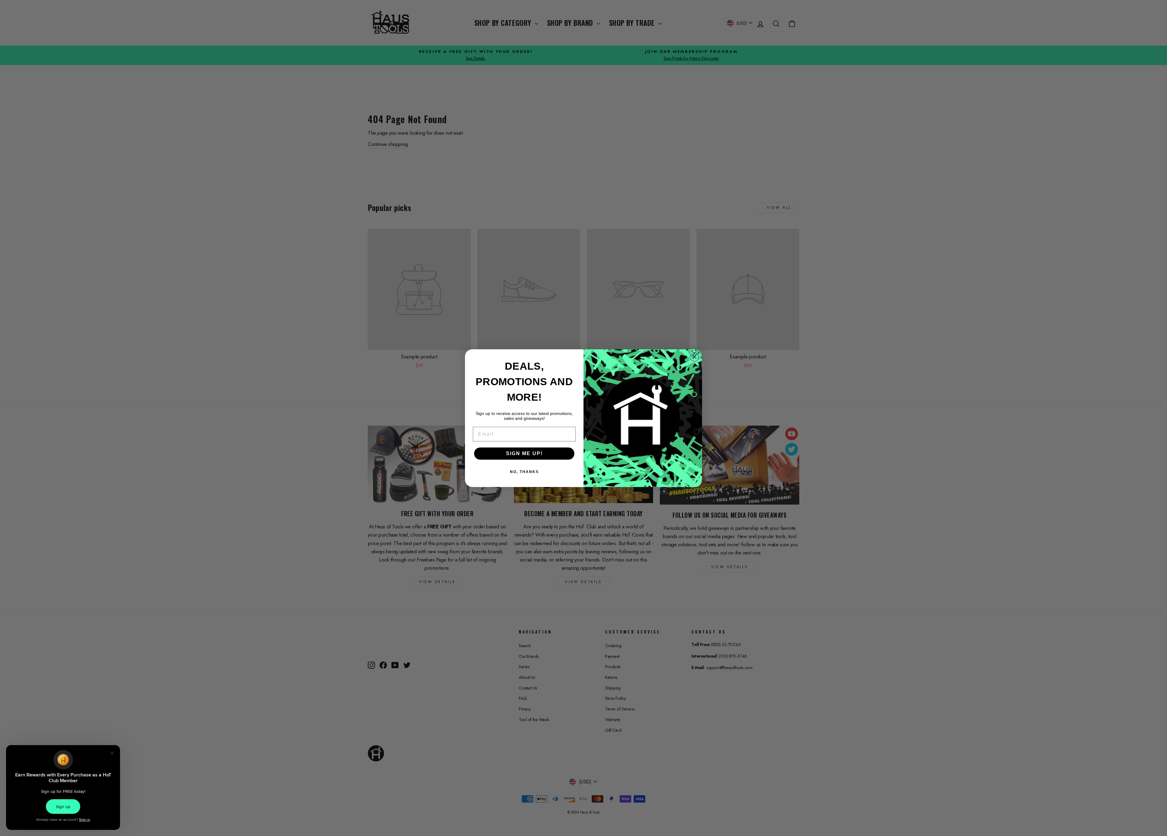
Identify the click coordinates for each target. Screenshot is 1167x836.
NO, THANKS (524, 472)
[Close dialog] (694, 356)
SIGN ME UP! (524, 453)
